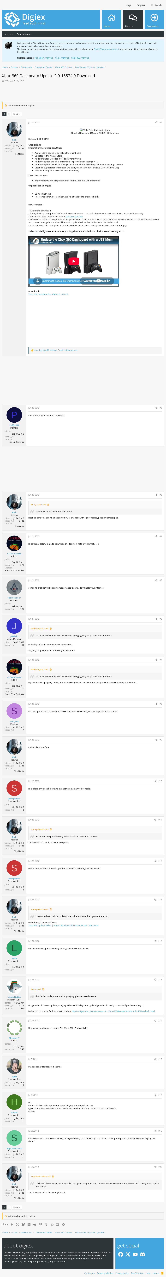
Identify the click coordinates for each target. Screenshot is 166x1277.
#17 (160, 1059)
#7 (161, 660)
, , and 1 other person (55, 350)
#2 (161, 408)
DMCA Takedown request (106, 49)
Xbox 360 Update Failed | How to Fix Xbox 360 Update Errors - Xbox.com (63, 925)
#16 (160, 1020)
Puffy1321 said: (38, 504)
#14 (160, 941)
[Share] (156, 122)
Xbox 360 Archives (80, 57)
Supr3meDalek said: (41, 1176)
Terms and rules (105, 1273)
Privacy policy (122, 1273)
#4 (161, 536)
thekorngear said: (39, 628)
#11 (160, 819)
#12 (160, 861)
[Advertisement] (83, 93)
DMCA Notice (137, 1273)
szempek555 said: (40, 829)
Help (148, 1273)
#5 (161, 580)
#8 (161, 704)
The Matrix (19, 154)
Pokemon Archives (44, 57)
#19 (160, 1130)
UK (22, 1008)
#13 (160, 899)
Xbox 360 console (74, 216)
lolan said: (36, 989)
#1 (161, 122)
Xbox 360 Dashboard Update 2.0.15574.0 (48, 294)
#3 (161, 495)
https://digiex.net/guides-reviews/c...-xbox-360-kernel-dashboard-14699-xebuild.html (113, 1011)
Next (15, 114)
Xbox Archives (62, 57)
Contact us (89, 1273)
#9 (161, 739)
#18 (160, 1095)
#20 (160, 1166)
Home (156, 1273)
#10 (160, 781)
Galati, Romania (16, 442)
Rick (6, 80)
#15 (160, 979)
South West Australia (14, 570)
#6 (161, 618)
